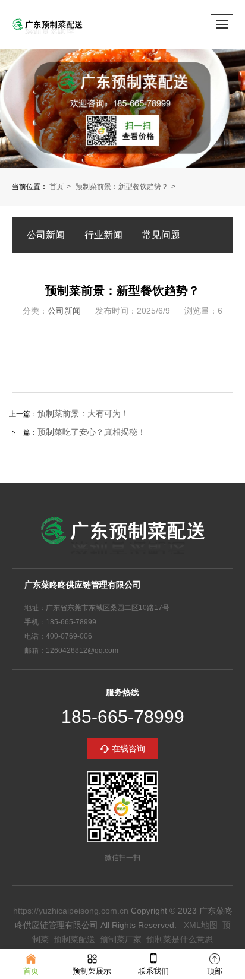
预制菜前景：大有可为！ (83, 413)
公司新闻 (46, 235)
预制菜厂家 (121, 939)
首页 (56, 186)
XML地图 (201, 925)
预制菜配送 (74, 939)
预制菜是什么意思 (179, 939)
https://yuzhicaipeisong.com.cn (70, 910)
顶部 (214, 971)
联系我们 (153, 971)
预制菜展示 (92, 971)
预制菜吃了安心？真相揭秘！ (91, 432)
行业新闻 (103, 235)
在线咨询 (128, 748)
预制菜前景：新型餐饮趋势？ (122, 186)
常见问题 (161, 235)
